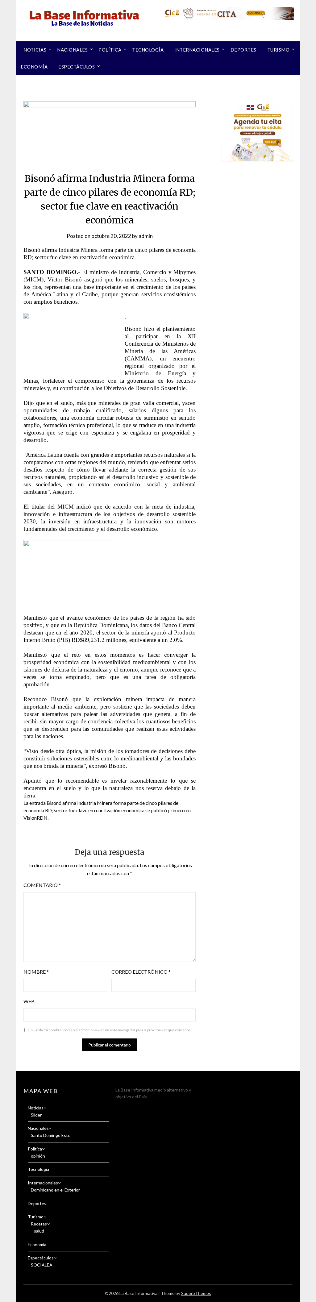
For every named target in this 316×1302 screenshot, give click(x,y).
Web (29, 1001)
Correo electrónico (141, 972)
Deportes (243, 49)
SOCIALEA (41, 1264)
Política (109, 49)
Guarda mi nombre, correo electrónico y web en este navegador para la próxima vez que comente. (111, 1030)
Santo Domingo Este (50, 1135)
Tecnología (148, 49)
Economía (34, 66)
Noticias (34, 49)
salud (39, 1230)
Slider (36, 1114)
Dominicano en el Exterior (55, 1189)
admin (146, 236)
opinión (38, 1155)
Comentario (42, 885)
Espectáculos (76, 66)
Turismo (278, 49)
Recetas (39, 1223)
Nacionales (72, 49)
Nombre (36, 972)
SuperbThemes (196, 1293)
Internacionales (197, 49)
